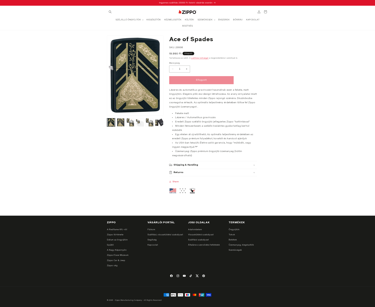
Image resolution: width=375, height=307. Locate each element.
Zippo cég (112, 266)
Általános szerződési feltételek (204, 245)
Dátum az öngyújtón (117, 240)
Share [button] (176, 182)
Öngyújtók (234, 230)
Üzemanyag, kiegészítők (241, 245)
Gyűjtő (110, 245)
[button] (110, 12)
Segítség (152, 240)
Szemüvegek (235, 250)
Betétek (233, 240)
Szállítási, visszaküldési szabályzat (165, 235)
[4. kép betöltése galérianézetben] (140, 122)
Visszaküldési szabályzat (201, 235)
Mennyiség (174, 63)
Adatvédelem (195, 230)
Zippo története (115, 235)
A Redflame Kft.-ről (117, 230)
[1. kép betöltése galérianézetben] (111, 122)
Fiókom (151, 230)
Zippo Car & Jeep (116, 260)
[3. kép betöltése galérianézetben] (130, 122)
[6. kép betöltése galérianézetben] (159, 122)
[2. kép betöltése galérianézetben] (121, 122)
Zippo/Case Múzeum (117, 255)
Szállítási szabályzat (198, 240)
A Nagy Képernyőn (117, 250)
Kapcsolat (153, 245)
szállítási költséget (200, 58)
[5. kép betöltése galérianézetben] (149, 122)
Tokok (232, 235)
